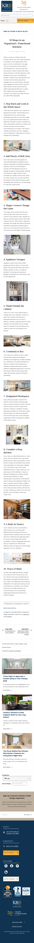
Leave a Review (9, 879)
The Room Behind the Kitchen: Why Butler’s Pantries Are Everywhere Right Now (15, 753)
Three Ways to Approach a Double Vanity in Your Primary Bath (15, 678)
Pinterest (9, 616)
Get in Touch (23, 20)
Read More (7, 690)
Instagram (26, 614)
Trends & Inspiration (15, 651)
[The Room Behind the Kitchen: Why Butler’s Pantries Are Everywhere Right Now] (17, 741)
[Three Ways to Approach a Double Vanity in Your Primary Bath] (17, 666)
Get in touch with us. (10, 608)
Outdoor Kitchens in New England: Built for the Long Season (14, 715)
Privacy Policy (17, 926)
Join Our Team (17, 922)
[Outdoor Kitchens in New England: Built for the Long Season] (17, 702)
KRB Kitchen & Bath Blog (16, 31)
